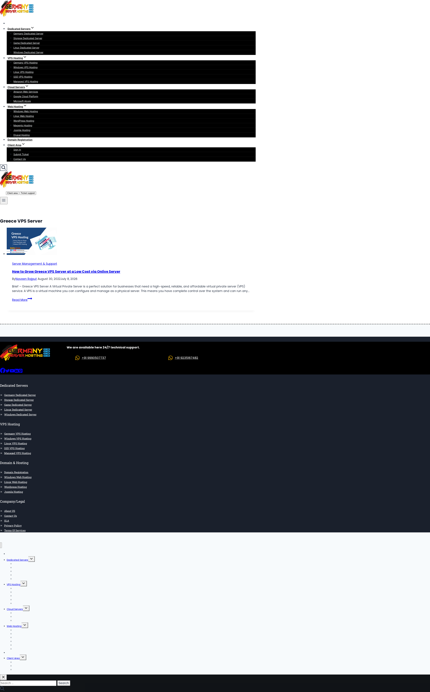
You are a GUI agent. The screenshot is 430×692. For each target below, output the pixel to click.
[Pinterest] (20, 372)
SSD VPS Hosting (22, 76)
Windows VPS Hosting (25, 67)
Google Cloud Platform (25, 96)
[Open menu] (4, 200)
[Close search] (3, 677)
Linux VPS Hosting (23, 72)
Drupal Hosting (21, 135)
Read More (22, 300)
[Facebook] (2, 372)
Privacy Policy (13, 525)
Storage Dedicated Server (27, 38)
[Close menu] (1, 545)
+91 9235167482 (186, 358)
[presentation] (131, 242)
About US (9, 511)
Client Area (13, 658)
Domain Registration (20, 139)
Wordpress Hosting (15, 487)
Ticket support (28, 193)
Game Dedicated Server (26, 42)
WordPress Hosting (23, 120)
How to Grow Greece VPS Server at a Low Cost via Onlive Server (66, 271)
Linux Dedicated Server (26, 47)
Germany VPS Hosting (25, 62)
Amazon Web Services (25, 91)
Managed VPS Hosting (25, 81)
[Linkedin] (16, 372)
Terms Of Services (15, 530)
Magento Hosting (22, 125)
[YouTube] (12, 372)
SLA (6, 520)
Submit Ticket (21, 154)
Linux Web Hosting (23, 116)
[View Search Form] (3, 167)
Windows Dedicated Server (28, 52)
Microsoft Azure (22, 101)
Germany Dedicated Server (28, 33)
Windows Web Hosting (25, 111)
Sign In (17, 149)
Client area (12, 193)
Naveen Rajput (26, 279)
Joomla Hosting (21, 130)
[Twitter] (7, 372)
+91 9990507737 (94, 358)
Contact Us (19, 159)
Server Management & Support (34, 264)
